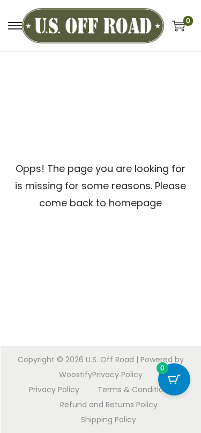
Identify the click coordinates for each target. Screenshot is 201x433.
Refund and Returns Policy (109, 404)
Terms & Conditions (135, 389)
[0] (178, 25)
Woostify (75, 374)
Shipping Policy (108, 419)
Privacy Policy (117, 374)
